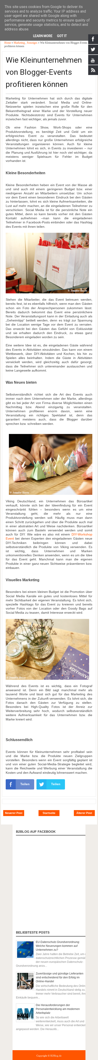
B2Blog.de (56, 1055)
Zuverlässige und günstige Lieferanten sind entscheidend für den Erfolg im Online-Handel (59, 977)
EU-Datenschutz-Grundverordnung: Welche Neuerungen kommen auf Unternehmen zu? (58, 945)
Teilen (25, 784)
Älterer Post (84, 813)
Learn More (42, 36)
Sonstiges (32, 42)
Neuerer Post (13, 813)
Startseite (49, 813)
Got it (62, 36)
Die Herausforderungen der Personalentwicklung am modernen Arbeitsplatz (58, 1009)
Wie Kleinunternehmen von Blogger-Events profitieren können (44, 72)
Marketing (20, 42)
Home (8, 42)
